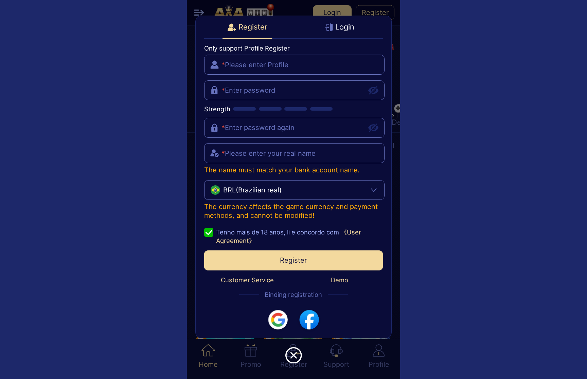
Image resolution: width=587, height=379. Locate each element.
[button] (278, 319)
